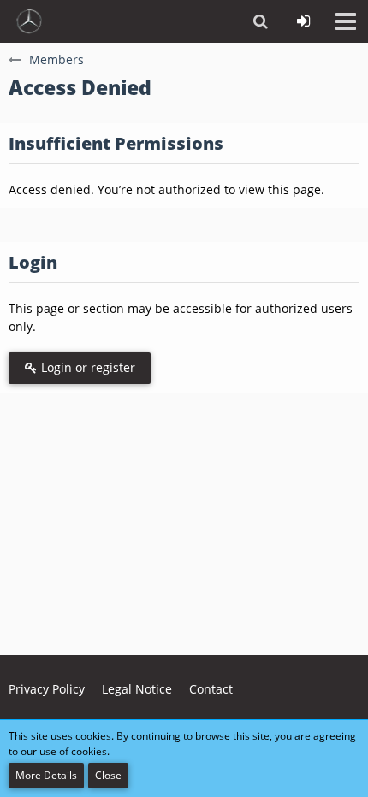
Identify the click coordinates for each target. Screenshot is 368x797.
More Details (46, 775)
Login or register (86, 367)
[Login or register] (303, 21)
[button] (346, 21)
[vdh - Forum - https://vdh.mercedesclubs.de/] (29, 21)
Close (108, 775)
